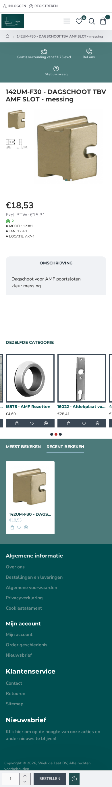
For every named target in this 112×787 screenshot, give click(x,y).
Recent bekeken (65, 446)
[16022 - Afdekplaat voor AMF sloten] (82, 378)
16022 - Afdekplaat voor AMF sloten (81, 406)
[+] (24, 776)
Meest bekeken (23, 446)
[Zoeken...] (90, 21)
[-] (24, 782)
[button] (66, 180)
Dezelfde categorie (30, 342)
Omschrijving (56, 263)
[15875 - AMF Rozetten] (30, 378)
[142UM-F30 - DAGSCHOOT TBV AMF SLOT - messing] (30, 486)
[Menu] (66, 21)
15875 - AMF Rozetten (28, 406)
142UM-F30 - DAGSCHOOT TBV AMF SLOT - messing (30, 514)
